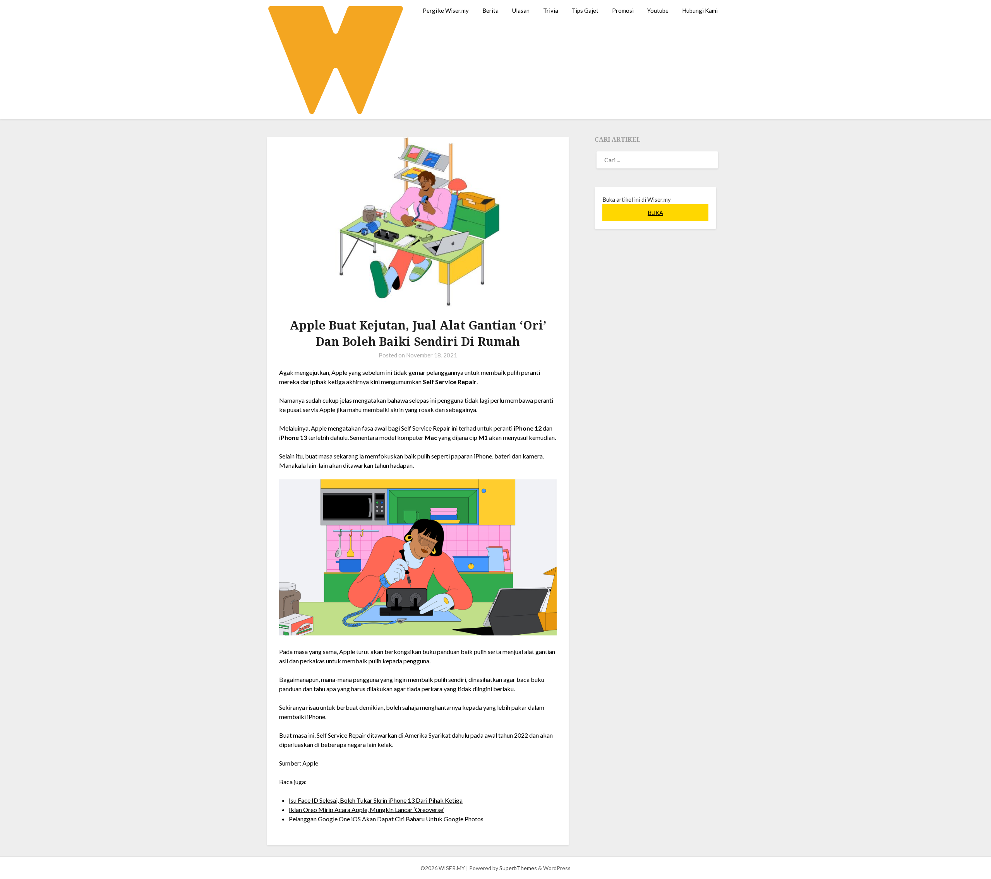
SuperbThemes (518, 868)
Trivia (550, 10)
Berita (490, 10)
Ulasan (521, 10)
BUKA (655, 212)
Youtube (658, 10)
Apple (310, 763)
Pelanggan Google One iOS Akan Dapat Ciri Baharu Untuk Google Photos (386, 818)
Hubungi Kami (700, 10)
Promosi (623, 10)
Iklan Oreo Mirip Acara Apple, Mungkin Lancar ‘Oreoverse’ (366, 809)
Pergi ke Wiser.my (446, 10)
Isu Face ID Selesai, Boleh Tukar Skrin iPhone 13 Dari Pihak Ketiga (376, 800)
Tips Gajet (585, 10)
